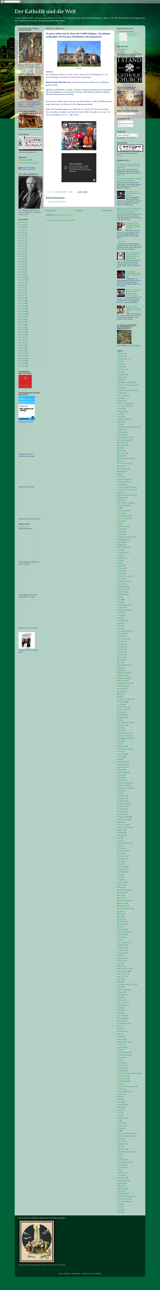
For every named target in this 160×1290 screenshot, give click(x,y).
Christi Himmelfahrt (123, 482)
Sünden (119, 1102)
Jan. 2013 (21, 361)
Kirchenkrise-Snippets (126, 31)
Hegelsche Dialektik (123, 665)
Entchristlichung (122, 526)
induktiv (119, 730)
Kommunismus (121, 825)
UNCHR (119, 1138)
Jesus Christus (121, 754)
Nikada (85, 1273)
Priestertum (120, 1000)
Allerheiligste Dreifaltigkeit (125, 382)
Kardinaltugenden (122, 772)
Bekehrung (120, 450)
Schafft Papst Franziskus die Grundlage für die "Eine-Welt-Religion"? (129, 179)
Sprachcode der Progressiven (126, 1086)
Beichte (119, 448)
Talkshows (120, 1107)
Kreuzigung (120, 848)
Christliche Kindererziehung (125, 487)
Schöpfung (120, 1057)
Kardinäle (120, 770)
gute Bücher (120, 652)
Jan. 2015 (21, 303)
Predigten (120, 992)
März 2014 (22, 329)
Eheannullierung (122, 510)
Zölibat (119, 1212)
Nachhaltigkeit (121, 929)
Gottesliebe (120, 641)
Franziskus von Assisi (123, 576)
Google (119, 628)
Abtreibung (120, 367)
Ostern (119, 963)
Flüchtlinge (120, 573)
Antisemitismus (121, 411)
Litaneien (120, 880)
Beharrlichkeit (121, 445)
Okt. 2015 (22, 280)
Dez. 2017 (22, 233)
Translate (132, 138)
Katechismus (121, 780)
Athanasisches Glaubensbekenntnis (127, 427)
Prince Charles (121, 1002)
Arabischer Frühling (123, 419)
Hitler (119, 696)
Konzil (119, 838)
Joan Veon (120, 756)
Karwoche (120, 777)
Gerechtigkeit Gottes (123, 610)
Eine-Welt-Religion (123, 516)
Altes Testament (122, 395)
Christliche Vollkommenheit (125, 490)
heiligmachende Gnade (124, 683)
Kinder (119, 793)
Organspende (121, 958)
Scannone (120, 1044)
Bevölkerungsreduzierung (125, 458)
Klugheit (119, 822)
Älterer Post (107, 210)
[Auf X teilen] (82, 192)
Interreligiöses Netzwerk (124, 738)
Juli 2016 (21, 256)
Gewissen (120, 615)
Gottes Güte (120, 636)
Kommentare (124, 125)
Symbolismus (121, 1104)
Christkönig (120, 484)
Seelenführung (121, 1068)
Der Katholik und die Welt (45, 12)
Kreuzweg (120, 853)
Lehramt (119, 861)
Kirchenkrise (121, 806)
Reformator (120, 1021)
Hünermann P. (121, 725)
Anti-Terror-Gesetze (123, 406)
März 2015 (22, 298)
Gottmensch (120, 649)
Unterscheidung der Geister (125, 1152)
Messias (119, 911)
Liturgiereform (121, 882)
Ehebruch (120, 513)
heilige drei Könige (123, 673)
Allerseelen (120, 387)
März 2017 (22, 246)
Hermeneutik (121, 688)
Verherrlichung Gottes (124, 1162)
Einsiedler (120, 521)
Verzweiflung (121, 1167)
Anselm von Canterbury (124, 403)
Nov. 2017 (22, 235)
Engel (119, 524)
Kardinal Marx (121, 767)
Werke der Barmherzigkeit (125, 1196)
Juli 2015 (21, 287)
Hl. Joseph (120, 704)
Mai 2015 (21, 293)
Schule (119, 1060)
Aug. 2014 (22, 316)
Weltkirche (120, 1186)
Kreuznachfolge (122, 851)
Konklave (120, 830)
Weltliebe (120, 1191)
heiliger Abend (121, 681)
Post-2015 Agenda (122, 989)
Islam (118, 743)
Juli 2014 (21, 319)
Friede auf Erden (122, 589)
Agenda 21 (120, 377)
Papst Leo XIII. (122, 974)
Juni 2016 (21, 259)
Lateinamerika (121, 859)
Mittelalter (120, 919)
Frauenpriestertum (122, 581)
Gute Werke (120, 654)
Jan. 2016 (21, 272)
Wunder (119, 1204)
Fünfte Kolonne (122, 594)
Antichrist (120, 408)
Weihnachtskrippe (122, 1180)
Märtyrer (119, 895)
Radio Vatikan (121, 1015)
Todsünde (120, 1123)
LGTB (119, 877)
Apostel (119, 414)
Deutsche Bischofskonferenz (125, 495)
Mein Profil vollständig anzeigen (29, 163)
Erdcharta (120, 534)
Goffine (119, 626)
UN (118, 1131)
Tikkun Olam (121, 1118)
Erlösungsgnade (122, 539)
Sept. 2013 (22, 340)
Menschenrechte (122, 906)
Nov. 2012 (22, 366)
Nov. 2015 (22, 277)
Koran (119, 840)
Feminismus (120, 568)
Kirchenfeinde (121, 801)
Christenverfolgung (123, 479)
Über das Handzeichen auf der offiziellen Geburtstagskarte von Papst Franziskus (133, 255)
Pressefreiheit (121, 995)
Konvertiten (120, 835)
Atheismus (120, 429)
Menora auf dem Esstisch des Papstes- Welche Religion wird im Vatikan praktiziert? (133, 292)
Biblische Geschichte (123, 463)
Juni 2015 (21, 290)
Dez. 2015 (22, 274)
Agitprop (120, 380)
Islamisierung (121, 746)
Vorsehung (120, 1175)
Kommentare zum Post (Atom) (62, 215)
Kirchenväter (121, 814)
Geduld (119, 602)
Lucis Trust (120, 885)
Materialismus (121, 903)
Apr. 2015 (22, 295)
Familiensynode (122, 552)
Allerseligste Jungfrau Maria (125, 390)
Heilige (119, 670)
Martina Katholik (26, 160)
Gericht (119, 613)
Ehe (118, 508)
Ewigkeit (120, 542)
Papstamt (120, 979)
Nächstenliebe (121, 934)
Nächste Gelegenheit (123, 932)
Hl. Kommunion (122, 707)
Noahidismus (121, 948)
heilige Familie (121, 675)
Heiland (119, 668)
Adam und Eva (121, 369)
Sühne (119, 1097)
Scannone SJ (121, 1047)
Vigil (118, 1170)
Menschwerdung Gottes (124, 908)
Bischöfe (119, 466)
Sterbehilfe (120, 1089)
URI (118, 1154)
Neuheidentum (121, 945)
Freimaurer (120, 584)
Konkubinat (120, 832)
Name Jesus (120, 937)
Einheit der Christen (123, 518)
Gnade (119, 623)
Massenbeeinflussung (123, 900)
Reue (118, 1026)
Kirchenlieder (121, 811)
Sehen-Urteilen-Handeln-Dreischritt (128, 1073)
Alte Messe (120, 393)
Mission (119, 916)
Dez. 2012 (22, 363)
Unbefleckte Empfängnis (124, 1136)
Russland (119, 1036)
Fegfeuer (119, 565)
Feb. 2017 (22, 248)
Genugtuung (121, 607)
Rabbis (119, 1013)
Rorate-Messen (121, 1031)
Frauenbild (120, 579)
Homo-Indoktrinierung (124, 722)
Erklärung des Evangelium (125, 537)
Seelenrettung (121, 1070)
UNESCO (120, 1141)
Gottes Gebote (121, 633)
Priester (119, 997)
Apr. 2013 (22, 353)
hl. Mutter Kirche (122, 709)
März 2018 (22, 227)
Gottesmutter (121, 644)
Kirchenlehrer (121, 809)
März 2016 (22, 267)
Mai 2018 (21, 222)
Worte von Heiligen (123, 1201)
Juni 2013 (21, 348)
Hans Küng (120, 660)
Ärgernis (119, 421)
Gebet (119, 597)
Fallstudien (120, 545)
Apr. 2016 (22, 264)
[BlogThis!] (80, 192)
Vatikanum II (121, 1159)
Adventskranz (121, 374)
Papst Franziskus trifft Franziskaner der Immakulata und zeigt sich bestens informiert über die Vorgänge (129, 210)
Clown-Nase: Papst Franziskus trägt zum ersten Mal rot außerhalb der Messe (133, 225)
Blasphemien (121, 471)
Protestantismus (122, 1005)
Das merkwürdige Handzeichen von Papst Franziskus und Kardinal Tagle (133, 309)
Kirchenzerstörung (122, 819)
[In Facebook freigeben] (84, 192)
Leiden (119, 864)
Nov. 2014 (22, 308)
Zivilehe (119, 1209)
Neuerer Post (51, 210)
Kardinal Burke (121, 762)
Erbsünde (120, 531)
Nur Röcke (121, 241)
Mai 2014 (21, 324)
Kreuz (119, 845)
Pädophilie (120, 966)
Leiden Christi (121, 866)
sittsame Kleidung (122, 1081)
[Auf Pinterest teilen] (86, 192)
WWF (119, 1207)
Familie (119, 550)
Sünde (119, 1099)
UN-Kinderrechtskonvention (125, 1133)
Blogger (98, 1273)
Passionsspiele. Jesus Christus (126, 984)
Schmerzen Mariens (123, 1055)
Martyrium (120, 898)
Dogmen (119, 500)
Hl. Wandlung (121, 715)
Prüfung (119, 1008)
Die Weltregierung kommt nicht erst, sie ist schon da (133, 193)
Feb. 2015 (22, 301)
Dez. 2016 (22, 253)
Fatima (119, 560)
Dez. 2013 (22, 332)
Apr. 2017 (22, 243)
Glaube (119, 618)
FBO (118, 563)
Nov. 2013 (22, 335)
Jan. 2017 (21, 251)
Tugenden (120, 1128)
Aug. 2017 (22, 238)
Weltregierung (121, 1193)
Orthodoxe (120, 961)
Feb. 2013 (22, 358)
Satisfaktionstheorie (123, 1042)
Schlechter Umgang (123, 1052)
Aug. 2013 (22, 342)
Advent (119, 372)
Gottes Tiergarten (122, 639)
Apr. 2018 (22, 225)
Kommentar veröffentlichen (57, 202)
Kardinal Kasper (122, 764)
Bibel (118, 461)
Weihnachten (121, 1178)
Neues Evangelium (123, 942)
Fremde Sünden (122, 586)
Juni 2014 (21, 322)
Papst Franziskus (122, 971)
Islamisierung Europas (124, 749)
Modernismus (121, 921)
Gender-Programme (123, 605)
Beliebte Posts (121, 453)
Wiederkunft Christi (123, 1199)
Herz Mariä (120, 691)
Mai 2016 (21, 261)
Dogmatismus (121, 497)
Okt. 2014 (22, 311)
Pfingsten (120, 987)
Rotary (119, 1034)
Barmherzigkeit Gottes (124, 437)
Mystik (119, 927)
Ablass (119, 361)
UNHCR (119, 1146)
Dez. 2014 (22, 306)
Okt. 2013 (22, 337)
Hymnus (119, 728)
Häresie (119, 662)
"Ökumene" (120, 356)
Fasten (119, 555)
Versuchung (120, 1165)
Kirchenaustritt (121, 798)
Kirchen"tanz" (121, 796)
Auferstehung (121, 432)
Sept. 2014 (22, 314)
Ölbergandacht (121, 953)
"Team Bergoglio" (122, 359)
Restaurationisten (122, 1023)
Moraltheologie (121, 924)
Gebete (119, 599)
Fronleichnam (121, 592)
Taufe (118, 1112)
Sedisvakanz (121, 1065)
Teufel (119, 1115)
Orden (119, 955)
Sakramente (120, 1039)
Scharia (119, 1049)
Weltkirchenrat (121, 1188)
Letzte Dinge (121, 869)
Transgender (121, 1125)
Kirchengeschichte (122, 804)
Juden (118, 759)
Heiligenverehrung (122, 678)
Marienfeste (120, 893)
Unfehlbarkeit (121, 1144)
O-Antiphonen (121, 950)
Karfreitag (120, 775)
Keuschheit (120, 791)
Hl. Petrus (120, 712)
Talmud (119, 1110)
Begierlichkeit (121, 442)
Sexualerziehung (122, 1076)
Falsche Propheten (122, 547)
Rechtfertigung (121, 1018)
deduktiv (119, 492)
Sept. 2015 (22, 282)
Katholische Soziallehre (124, 788)
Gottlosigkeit (121, 647)
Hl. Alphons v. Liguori (124, 699)
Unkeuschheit (121, 1149)
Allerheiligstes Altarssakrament (126, 385)
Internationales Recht (123, 733)
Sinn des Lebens (122, 1078)
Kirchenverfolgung (123, 817)
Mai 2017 (21, 240)
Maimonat (120, 887)
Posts (121, 122)
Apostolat (120, 416)
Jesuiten (119, 751)
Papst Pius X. (121, 976)
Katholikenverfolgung (124, 783)
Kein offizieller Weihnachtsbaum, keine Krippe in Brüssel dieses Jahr (133, 274)
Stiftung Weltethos (122, 1091)
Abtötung (120, 364)
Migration (120, 914)
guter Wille (120, 657)
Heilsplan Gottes (122, 686)
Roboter (119, 1029)
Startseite (79, 210)
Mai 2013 (21, 350)
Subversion (120, 1094)
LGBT (119, 874)
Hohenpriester (121, 717)
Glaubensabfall (121, 620)
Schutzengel (120, 1063)
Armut (119, 424)
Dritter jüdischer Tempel (124, 503)
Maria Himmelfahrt (123, 890)
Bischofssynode (121, 469)
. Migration (120, 354)
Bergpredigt (120, 456)
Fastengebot (120, 558)
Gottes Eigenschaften (123, 631)
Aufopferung (121, 435)
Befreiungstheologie (123, 440)
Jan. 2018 (21, 230)
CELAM (119, 476)
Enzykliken (120, 529)
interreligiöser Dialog (123, 736)
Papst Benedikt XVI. (123, 968)
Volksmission (121, 1173)
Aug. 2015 (22, 285)
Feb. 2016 (22, 269)
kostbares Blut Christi (123, 843)
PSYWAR (120, 1010)
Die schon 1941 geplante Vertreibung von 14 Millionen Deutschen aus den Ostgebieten (128, 165)
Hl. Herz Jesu (121, 702)
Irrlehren (119, 741)
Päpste (119, 982)
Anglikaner (120, 401)
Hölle (118, 720)
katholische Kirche (122, 785)
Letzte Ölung (121, 872)
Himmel (119, 694)
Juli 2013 (21, 345)
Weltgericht (120, 1183)
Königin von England (123, 827)
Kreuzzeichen (121, 856)
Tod (118, 1120)
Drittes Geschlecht (122, 505)
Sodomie (119, 1084)
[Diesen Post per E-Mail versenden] (78, 192)
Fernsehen (120, 571)
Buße (118, 474)
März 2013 (22, 356)
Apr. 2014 (22, 327)
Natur (118, 940)
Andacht (119, 398)
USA (118, 1157)
